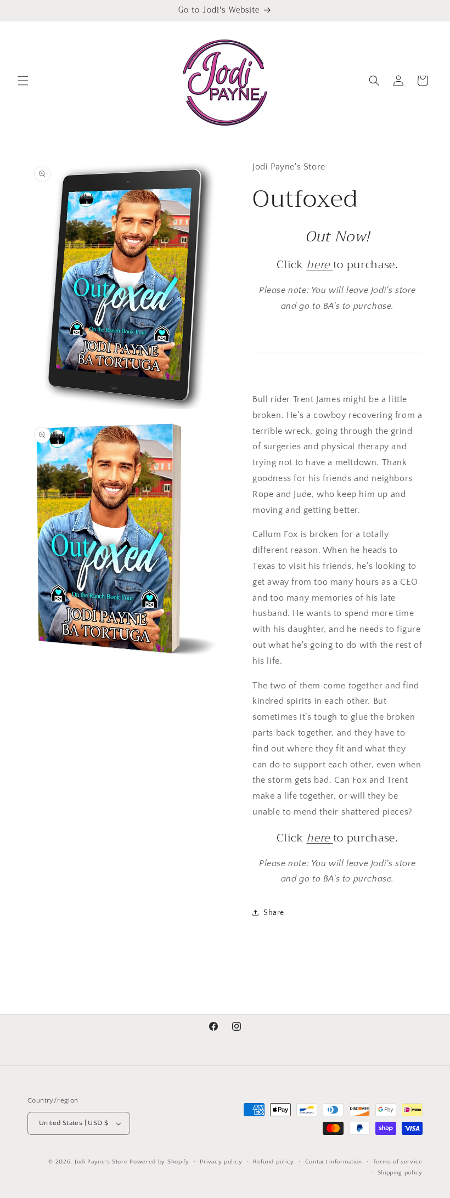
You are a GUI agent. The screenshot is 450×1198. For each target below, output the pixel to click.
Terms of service (398, 1162)
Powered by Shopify (159, 1162)
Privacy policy (221, 1162)
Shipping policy (400, 1172)
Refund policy (273, 1162)
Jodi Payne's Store (101, 1162)
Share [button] (273, 912)
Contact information (333, 1162)
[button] (23, 81)
